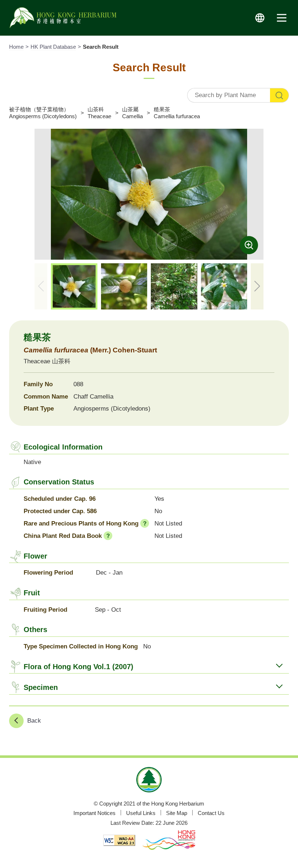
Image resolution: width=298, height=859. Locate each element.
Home (16, 47)
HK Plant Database (53, 47)
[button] (257, 286)
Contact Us (211, 813)
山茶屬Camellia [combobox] (132, 112)
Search (279, 95)
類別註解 (144, 523)
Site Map (176, 813)
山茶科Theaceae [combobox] (99, 112)
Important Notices (94, 813)
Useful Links (141, 813)
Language (260, 18)
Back (34, 720)
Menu (281, 17)
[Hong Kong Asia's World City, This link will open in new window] (168, 841)
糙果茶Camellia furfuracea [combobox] (177, 112)
